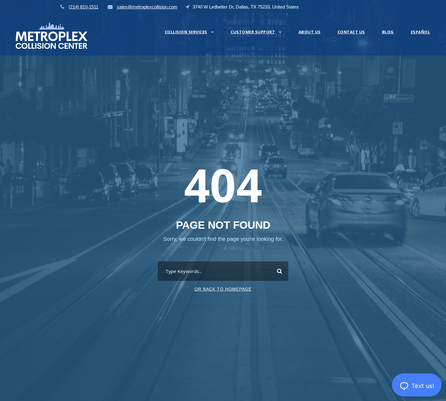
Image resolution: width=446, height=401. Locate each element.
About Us (310, 32)
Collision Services (186, 32)
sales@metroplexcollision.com (147, 6)
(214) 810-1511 (83, 6)
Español (420, 32)
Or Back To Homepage (223, 289)
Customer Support (253, 32)
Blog (388, 32)
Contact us (351, 32)
